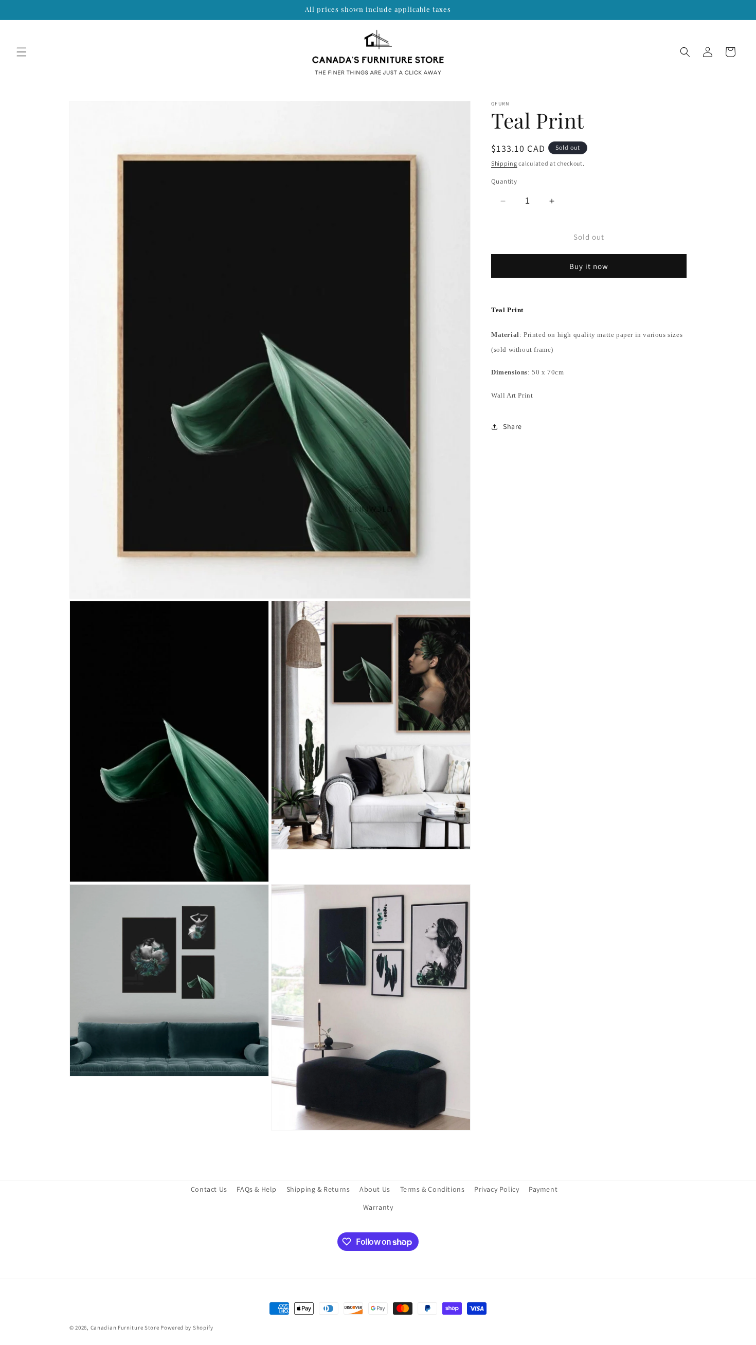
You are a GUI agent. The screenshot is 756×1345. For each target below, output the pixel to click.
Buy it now (588, 266)
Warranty (378, 1207)
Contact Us (209, 1189)
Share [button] (512, 426)
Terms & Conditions (432, 1189)
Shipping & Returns (318, 1189)
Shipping (504, 163)
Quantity (504, 181)
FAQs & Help (257, 1189)
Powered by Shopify (186, 1327)
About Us (374, 1189)
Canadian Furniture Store (125, 1327)
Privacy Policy (496, 1189)
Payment (543, 1189)
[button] (21, 52)
